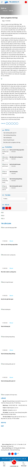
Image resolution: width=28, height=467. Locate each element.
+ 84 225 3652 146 (12, 405)
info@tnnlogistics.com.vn (12, 407)
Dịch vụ (11, 10)
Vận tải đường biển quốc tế (9, 132)
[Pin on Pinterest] (14, 123)
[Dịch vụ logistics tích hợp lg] (13, 2)
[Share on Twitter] (9, 123)
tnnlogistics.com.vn (12, 410)
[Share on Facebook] (7, 123)
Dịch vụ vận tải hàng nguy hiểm (17, 149)
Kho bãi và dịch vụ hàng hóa (16, 157)
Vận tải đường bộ (7, 137)
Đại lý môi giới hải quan (8, 140)
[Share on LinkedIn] (17, 123)
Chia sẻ (11, 241)
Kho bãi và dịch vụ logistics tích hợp (11, 142)
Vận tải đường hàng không (9, 135)
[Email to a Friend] (12, 123)
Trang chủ (5, 10)
